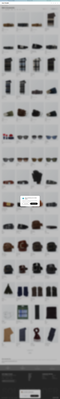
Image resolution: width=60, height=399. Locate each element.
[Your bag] (55, 3)
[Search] (51, 3)
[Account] (53, 3)
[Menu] (57, 3)
